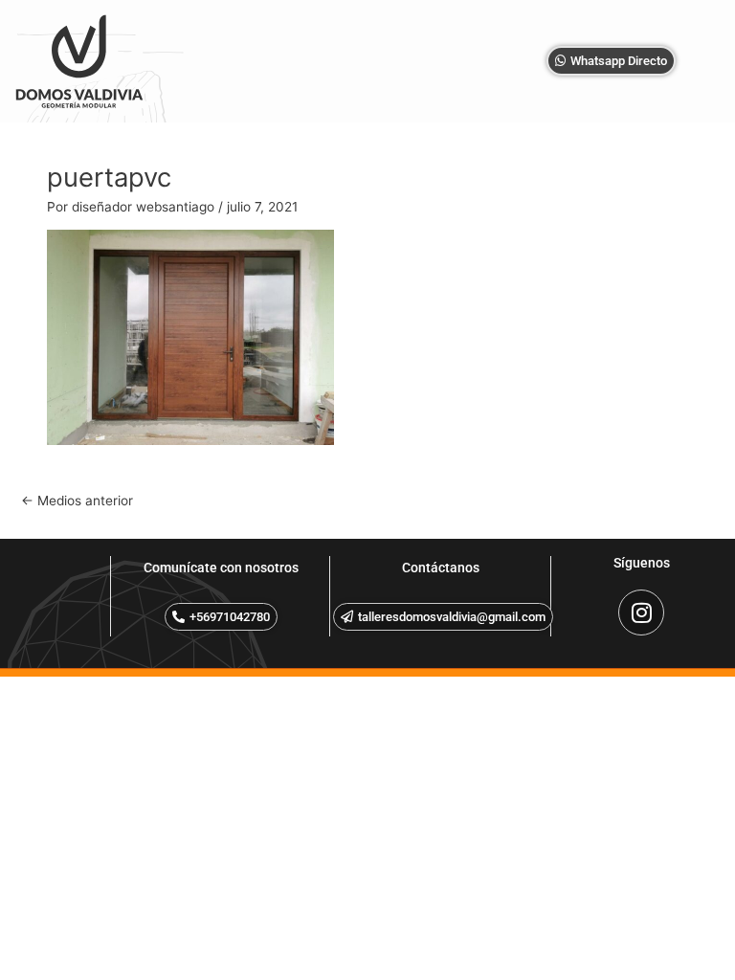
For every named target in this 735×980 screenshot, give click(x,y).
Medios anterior (77, 500)
